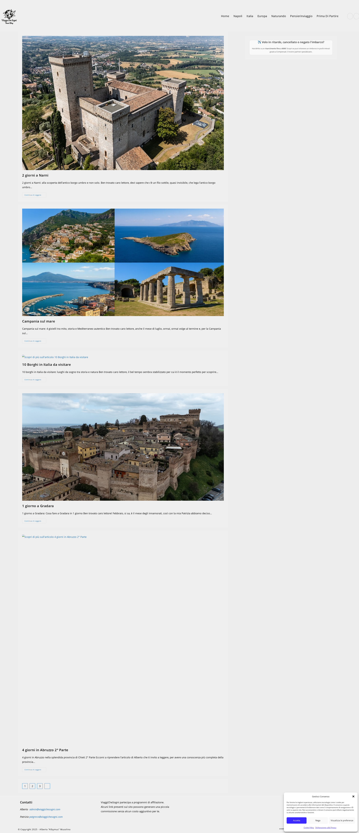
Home (281, 829)
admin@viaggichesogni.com (44, 809)
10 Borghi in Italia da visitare (46, 364)
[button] (353, 796)
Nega (317, 820)
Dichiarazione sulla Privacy (325, 827)
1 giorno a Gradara (38, 505)
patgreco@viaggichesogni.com (46, 816)
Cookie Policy (309, 827)
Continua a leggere (35, 195)
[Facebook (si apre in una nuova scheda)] (350, 16)
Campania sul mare (38, 321)
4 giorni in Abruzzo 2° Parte (45, 750)
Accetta (296, 820)
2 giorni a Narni (35, 175)
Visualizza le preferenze (342, 820)
